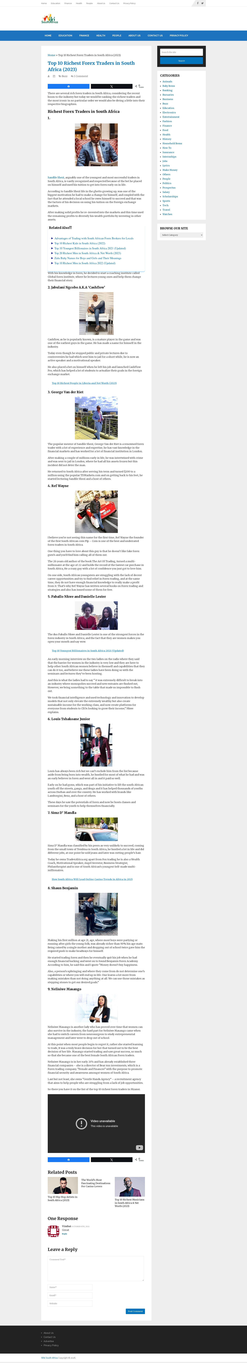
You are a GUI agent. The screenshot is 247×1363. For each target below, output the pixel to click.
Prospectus (169, 187)
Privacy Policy (129, 3)
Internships (169, 156)
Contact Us (114, 3)
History (167, 139)
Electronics (169, 112)
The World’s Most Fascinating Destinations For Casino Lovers (95, 1183)
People (89, 3)
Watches (167, 214)
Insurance (168, 152)
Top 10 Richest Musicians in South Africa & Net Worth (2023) (129, 1202)
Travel (166, 209)
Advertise (49, 1341)
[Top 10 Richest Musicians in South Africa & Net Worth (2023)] (130, 1187)
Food (165, 130)
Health (79, 3)
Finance (68, 3)
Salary (166, 192)
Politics (167, 183)
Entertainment (171, 116)
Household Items (172, 143)
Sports (166, 200)
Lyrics (166, 165)
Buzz (64, 76)
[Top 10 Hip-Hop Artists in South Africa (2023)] (63, 1185)
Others (166, 174)
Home (44, 3)
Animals (167, 81)
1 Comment (81, 76)
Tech (165, 205)
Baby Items (169, 85)
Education (55, 3)
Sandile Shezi (56, 177)
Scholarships (170, 196)
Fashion (167, 121)
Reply (64, 1234)
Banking (167, 90)
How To (167, 147)
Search (181, 61)
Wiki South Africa (49, 1358)
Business (168, 99)
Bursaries (168, 94)
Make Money (170, 170)
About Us (101, 3)
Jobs (165, 161)
